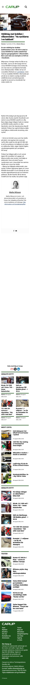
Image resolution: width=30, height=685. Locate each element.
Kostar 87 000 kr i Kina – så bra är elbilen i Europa (20, 560)
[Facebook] (14, 231)
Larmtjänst (20, 72)
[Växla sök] (26, 7)
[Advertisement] (15, 100)
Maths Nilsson (21, 44)
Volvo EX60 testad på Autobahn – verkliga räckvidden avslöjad (20, 584)
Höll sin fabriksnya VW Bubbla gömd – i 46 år (22, 388)
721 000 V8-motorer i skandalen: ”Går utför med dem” (7, 411)
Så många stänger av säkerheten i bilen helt (20, 494)
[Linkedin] (18, 369)
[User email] (16, 231)
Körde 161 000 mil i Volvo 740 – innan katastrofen (20, 505)
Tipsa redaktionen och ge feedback (13, 672)
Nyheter (3, 44)
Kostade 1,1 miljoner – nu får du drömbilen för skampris (22, 411)
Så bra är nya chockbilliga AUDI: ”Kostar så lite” (20, 595)
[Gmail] (11, 369)
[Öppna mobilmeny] (3, 7)
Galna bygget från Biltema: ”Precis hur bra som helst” (20, 606)
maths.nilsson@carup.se (16, 668)
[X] (15, 369)
